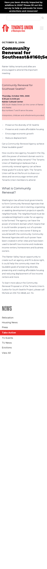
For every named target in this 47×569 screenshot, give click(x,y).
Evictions (7, 347)
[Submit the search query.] (42, 17)
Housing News (10, 322)
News (7, 308)
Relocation (7, 317)
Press (5, 327)
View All (6, 353)
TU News (7, 342)
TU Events (7, 338)
